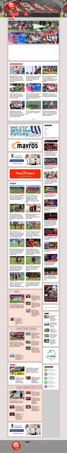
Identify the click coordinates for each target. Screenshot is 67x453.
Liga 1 (45, 127)
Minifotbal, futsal (33, 328)
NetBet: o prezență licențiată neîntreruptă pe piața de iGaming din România (50, 263)
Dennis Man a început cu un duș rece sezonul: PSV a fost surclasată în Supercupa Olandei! (36, 394)
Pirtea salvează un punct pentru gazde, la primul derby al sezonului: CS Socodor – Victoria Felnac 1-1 (19, 357)
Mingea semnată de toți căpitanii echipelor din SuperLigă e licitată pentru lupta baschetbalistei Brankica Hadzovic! (35, 380)
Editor (11, 230)
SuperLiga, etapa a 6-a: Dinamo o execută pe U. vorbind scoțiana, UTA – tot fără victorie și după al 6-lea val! (35, 298)
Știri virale (45, 135)
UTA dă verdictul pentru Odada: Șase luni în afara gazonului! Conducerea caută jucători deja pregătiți (33, 78)
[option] (33, 32)
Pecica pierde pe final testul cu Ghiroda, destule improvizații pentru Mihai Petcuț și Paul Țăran (33, 284)
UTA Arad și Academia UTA (16, 64)
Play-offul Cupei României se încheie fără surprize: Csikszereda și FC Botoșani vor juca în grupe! (33, 216)
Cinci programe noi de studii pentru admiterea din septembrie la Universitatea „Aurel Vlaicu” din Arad (53, 318)
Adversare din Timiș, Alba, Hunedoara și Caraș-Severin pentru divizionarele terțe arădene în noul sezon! (16, 268)
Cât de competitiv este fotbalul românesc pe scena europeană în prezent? (50, 195)
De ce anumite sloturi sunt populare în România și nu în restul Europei (50, 209)
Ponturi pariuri (46, 129)
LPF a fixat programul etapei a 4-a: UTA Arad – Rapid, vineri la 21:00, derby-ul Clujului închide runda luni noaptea (50, 181)
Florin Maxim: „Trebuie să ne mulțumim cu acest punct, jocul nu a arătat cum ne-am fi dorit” (49, 95)
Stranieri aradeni (12, 387)
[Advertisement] (33, 52)
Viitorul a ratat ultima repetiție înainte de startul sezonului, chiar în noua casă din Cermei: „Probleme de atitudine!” (17, 197)
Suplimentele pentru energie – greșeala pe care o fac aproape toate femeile (53, 336)
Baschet (12, 364)
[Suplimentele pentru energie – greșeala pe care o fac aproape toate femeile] (46, 335)
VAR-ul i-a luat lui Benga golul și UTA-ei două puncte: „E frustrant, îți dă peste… (19, 30)
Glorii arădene (19, 387)
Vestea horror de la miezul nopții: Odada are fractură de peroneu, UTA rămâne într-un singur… (46, 30)
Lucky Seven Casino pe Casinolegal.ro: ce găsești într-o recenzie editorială (50, 167)
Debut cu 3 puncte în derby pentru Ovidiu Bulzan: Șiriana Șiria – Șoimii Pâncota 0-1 (35, 343)
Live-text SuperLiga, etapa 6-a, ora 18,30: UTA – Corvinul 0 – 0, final (33, 113)
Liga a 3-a (13, 183)
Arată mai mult (34, 119)
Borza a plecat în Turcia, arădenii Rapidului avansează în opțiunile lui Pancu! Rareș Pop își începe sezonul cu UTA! (19, 408)
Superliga (11, 291)
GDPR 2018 (27, 445)
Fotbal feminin (26, 328)
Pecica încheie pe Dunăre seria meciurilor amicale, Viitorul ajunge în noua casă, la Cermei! (33, 268)
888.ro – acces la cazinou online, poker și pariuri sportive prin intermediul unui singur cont (50, 277)
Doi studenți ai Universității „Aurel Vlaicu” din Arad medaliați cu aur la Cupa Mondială (53, 341)
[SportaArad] (11, 6)
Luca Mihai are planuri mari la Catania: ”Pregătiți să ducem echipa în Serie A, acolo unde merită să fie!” (35, 408)
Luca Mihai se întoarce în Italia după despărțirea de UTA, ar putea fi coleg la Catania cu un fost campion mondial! (19, 417)
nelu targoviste (50, 385)
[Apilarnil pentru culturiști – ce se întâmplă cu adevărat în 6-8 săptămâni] (46, 330)
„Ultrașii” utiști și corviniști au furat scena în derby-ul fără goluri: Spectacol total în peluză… (16, 40)
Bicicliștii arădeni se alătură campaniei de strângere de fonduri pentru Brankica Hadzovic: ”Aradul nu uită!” (32, 370)
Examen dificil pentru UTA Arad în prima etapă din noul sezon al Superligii (50, 238)
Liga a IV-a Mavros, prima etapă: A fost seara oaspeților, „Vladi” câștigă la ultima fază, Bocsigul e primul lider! (17, 344)
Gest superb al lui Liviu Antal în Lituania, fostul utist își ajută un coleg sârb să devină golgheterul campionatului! (35, 401)
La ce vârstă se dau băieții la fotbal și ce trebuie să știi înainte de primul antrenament (53, 324)
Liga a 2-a (16, 291)
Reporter (44, 92)
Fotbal (11, 14)
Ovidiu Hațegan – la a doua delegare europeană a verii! (16, 401)
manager (11, 92)
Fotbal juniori (19, 328)
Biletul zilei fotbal (46, 128)
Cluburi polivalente (27, 387)
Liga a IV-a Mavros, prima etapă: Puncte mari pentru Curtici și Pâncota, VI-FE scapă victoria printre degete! (35, 350)
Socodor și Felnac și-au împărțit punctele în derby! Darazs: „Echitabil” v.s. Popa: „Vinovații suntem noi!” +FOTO (35, 336)
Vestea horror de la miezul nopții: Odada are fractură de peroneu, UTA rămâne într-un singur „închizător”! (16, 95)
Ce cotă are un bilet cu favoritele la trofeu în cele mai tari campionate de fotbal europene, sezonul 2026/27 (50, 153)
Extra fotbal (16, 14)
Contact (30, 14)
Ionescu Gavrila (50, 377)
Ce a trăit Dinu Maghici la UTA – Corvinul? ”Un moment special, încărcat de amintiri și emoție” (28, 16)
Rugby (33, 387)
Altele (26, 14)
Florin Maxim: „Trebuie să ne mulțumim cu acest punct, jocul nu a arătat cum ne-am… (33, 41)
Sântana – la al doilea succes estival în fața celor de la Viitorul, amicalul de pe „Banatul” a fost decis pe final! (17, 284)
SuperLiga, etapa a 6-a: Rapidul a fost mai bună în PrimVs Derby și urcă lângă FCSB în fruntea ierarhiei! (35, 305)
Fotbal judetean (12, 328)
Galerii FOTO (21, 14)
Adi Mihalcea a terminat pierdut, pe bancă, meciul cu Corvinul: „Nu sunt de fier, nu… (50, 41)
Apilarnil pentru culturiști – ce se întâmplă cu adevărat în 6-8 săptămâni (53, 330)
